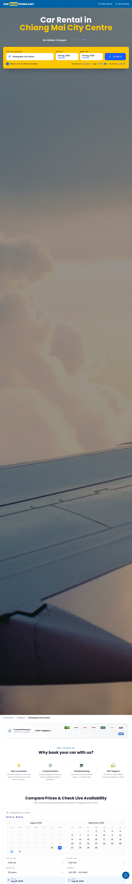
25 (28, 847)
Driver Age (10, 868)
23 (12, 847)
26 (36, 847)
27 (44, 847)
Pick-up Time (11, 858)
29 (60, 847)
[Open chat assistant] (125, 875)
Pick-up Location (14, 52)
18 (28, 843)
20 (44, 843)
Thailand (86, 64)
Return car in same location (24, 63)
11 (27, 839)
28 (52, 847)
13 (44, 839)
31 (20, 851)
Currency (71, 868)
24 (19, 847)
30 (12, 851)
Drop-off (84, 52)
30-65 (100, 64)
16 (12, 843)
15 (60, 839)
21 (52, 843)
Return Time (71, 858)
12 (36, 839)
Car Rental (8, 717)
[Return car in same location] (7, 64)
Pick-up (59, 52)
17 (20, 843)
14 (52, 839)
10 (20, 839)
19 (36, 843)
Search (117, 56)
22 (60, 843)
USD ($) (122, 64)
